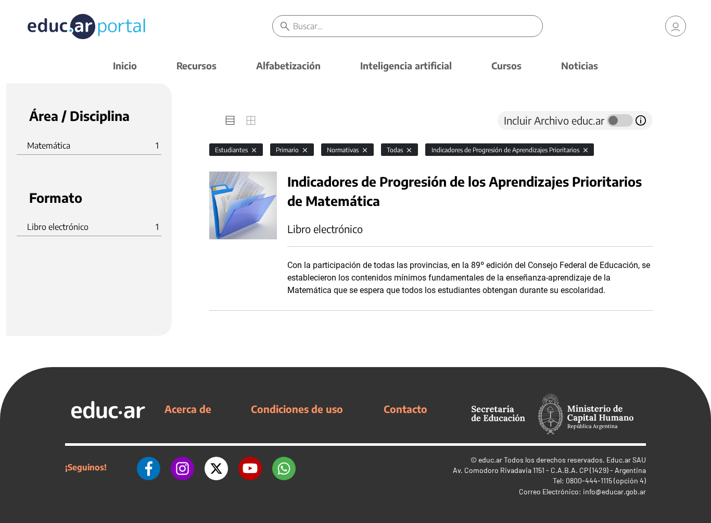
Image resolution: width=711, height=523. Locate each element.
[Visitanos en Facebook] (148, 467)
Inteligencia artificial (406, 65)
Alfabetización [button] (288, 65)
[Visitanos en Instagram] (182, 467)
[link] (675, 26)
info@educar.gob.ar (614, 491)
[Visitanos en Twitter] (216, 467)
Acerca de (187, 409)
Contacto (405, 409)
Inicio (125, 65)
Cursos (506, 65)
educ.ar (490, 459)
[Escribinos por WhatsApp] (284, 467)
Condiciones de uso (297, 409)
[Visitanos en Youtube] (250, 467)
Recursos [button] (196, 65)
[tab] (230, 120)
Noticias (579, 65)
